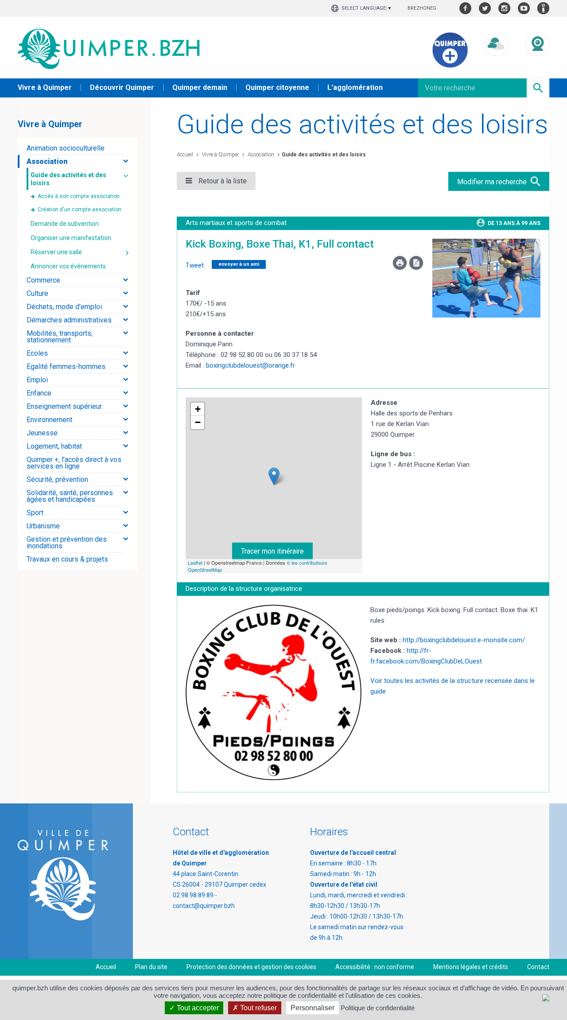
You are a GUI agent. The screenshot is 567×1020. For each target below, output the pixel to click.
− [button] (198, 422)
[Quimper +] (450, 66)
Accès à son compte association (79, 196)
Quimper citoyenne (277, 87)
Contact (538, 966)
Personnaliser (312, 1008)
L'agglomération (355, 87)
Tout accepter (197, 1008)
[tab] (77, 148)
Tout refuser (257, 1008)
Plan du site (151, 966)
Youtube (524, 8)
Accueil (185, 154)
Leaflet (195, 562)
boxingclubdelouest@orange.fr (250, 365)
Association (260, 154)
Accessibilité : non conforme (374, 966)
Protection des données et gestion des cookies (251, 966)
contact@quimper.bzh (204, 905)
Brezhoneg (422, 8)
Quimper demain (199, 87)
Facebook (465, 8)
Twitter (485, 8)
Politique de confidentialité (378, 1008)
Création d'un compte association (79, 209)
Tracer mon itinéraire (272, 551)
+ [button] (198, 409)
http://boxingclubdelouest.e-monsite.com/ (464, 640)
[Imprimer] (400, 268)
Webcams (537, 64)
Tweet (195, 265)
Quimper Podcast (543, 8)
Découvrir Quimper (122, 87)
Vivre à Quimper (45, 87)
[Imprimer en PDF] (416, 268)
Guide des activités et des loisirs (324, 154)
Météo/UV (497, 64)
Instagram (504, 8)
